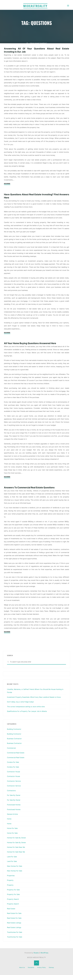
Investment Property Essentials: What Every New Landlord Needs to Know (34, 697)
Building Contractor (14, 729)
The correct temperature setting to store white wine (26, 707)
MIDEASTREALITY (35, 6)
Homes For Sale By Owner (16, 838)
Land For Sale (12, 857)
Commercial (11, 748)
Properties (11, 876)
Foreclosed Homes (13, 805)
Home (9, 819)
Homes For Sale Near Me (16, 847)
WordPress (44, 953)
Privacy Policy (41, 967)
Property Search (13, 899)
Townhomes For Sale (14, 932)
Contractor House (13, 772)
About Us (22, 967)
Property (10, 880)
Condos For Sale (13, 762)
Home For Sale (12, 828)
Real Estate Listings (14, 923)
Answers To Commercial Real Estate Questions (29, 487)
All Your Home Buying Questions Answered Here (30, 343)
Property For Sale (13, 890)
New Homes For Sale (14, 866)
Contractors (11, 791)
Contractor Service (14, 781)
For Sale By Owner (13, 795)
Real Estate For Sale (14, 913)
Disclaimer (31, 967)
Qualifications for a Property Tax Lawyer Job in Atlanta (27, 711)
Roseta (36, 953)
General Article (12, 814)
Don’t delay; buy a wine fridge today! (20, 702)
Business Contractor (14, 739)
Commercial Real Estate (15, 753)
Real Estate (11, 909)
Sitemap (51, 967)
